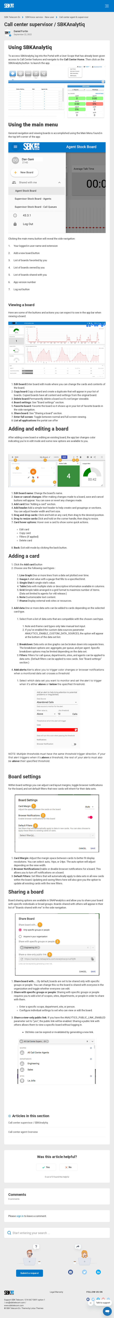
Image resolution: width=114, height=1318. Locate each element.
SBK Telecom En (12, 17)
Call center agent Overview (23, 1131)
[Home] (9, 6)
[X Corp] (84, 1272)
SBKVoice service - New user (39, 17)
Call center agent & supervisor (73, 17)
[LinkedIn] (98, 1272)
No (70, 1167)
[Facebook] (70, 1272)
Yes (48, 1167)
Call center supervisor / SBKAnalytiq (28, 1122)
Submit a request (29, 1273)
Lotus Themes (37, 1308)
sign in (20, 1216)
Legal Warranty (56, 1292)
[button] (107, 6)
